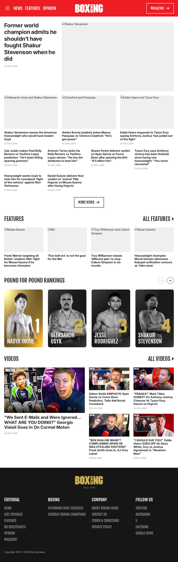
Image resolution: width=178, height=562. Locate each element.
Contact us (99, 514)
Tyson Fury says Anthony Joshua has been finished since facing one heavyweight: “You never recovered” (152, 157)
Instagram (143, 514)
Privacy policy (102, 527)
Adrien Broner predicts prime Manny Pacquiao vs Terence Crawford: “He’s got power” (87, 136)
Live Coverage (13, 514)
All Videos (159, 359)
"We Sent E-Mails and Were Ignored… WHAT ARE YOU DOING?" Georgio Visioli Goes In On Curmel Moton (42, 422)
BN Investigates (15, 527)
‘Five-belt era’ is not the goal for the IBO (67, 257)
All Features (156, 219)
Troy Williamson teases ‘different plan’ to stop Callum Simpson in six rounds (106, 260)
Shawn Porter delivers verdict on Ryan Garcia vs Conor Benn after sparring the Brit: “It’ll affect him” (110, 156)
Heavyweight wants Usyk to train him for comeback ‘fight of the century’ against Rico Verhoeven (23, 181)
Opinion (49, 8)
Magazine (157, 8)
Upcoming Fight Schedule (65, 508)
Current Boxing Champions (67, 514)
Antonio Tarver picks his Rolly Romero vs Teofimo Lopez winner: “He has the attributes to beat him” (65, 156)
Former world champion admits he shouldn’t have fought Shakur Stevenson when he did (30, 42)
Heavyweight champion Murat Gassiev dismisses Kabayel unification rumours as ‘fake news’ (153, 260)
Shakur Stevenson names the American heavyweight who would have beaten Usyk (30, 136)
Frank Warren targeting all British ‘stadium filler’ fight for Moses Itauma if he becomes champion (22, 260)
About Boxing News (105, 508)
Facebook (142, 527)
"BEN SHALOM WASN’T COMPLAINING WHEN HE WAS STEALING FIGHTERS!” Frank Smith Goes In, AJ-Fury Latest (108, 446)
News (18, 8)
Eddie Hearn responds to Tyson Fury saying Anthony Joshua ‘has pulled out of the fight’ (146, 136)
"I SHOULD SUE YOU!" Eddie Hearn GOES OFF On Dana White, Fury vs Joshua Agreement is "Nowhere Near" (153, 446)
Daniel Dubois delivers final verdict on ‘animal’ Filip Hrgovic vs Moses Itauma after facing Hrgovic (65, 181)
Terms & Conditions (105, 521)
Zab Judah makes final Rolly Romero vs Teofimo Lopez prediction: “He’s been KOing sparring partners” (23, 156)
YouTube (141, 508)
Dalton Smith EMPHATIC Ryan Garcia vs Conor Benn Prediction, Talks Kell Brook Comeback (109, 399)
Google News (144, 533)
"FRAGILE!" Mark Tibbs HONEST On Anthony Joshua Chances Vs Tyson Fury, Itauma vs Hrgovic (153, 399)
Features (32, 8)
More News (86, 202)
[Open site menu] (7, 8)
